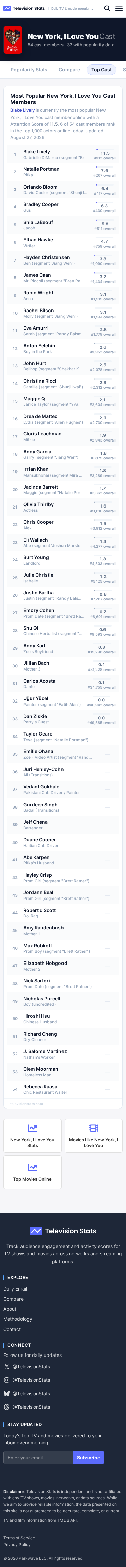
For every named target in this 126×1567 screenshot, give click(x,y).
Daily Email (15, 1289)
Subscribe (88, 1457)
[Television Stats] (24, 8)
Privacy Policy (17, 1545)
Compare (13, 1299)
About (9, 1309)
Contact (12, 1329)
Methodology (17, 1319)
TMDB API (67, 1520)
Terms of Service (19, 1538)
